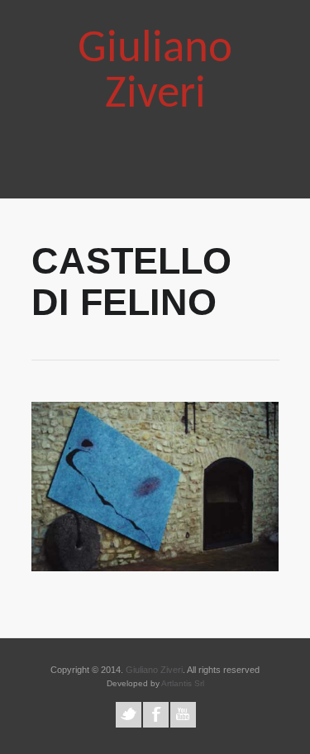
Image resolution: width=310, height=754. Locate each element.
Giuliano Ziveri (155, 72)
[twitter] (128, 715)
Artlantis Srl (182, 683)
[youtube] (183, 715)
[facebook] (156, 715)
